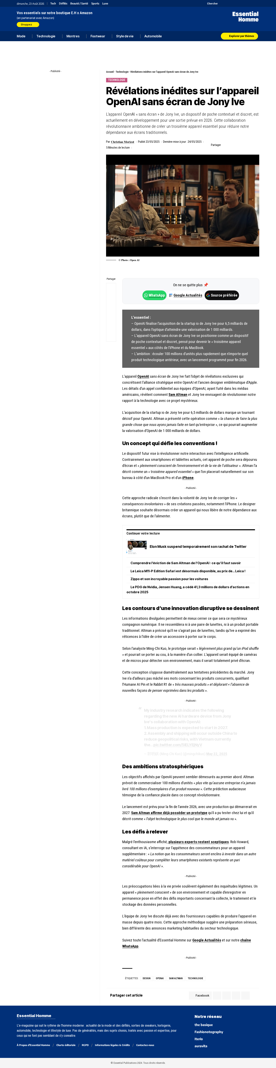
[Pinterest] (231, 3)
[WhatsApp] (251, 3)
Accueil (110, 71)
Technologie (122, 71)
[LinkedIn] (241, 3)
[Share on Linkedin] (244, 145)
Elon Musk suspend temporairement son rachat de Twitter (198, 547)
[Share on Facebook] (225, 145)
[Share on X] (231, 145)
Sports (95, 3)
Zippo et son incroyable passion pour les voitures (169, 579)
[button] (210, 3)
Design (147, 978)
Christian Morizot (122, 141)
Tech (53, 3)
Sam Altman (178, 394)
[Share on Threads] (111, 307)
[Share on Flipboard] (237, 145)
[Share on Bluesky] (111, 317)
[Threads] (256, 3)
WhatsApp (157, 295)
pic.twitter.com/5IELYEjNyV (177, 745)
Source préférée (224, 295)
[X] (221, 3)
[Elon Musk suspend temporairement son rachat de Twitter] (136, 546)
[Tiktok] (236, 3)
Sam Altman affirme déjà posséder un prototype (169, 812)
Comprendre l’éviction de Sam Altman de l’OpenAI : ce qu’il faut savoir (186, 563)
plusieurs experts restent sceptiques (199, 842)
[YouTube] (226, 3)
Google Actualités (186, 295)
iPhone (188, 477)
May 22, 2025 (216, 753)
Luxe (105, 3)
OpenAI (143, 376)
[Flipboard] (246, 3)
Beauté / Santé (79, 3)
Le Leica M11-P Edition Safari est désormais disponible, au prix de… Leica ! (188, 571)
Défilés (63, 3)
